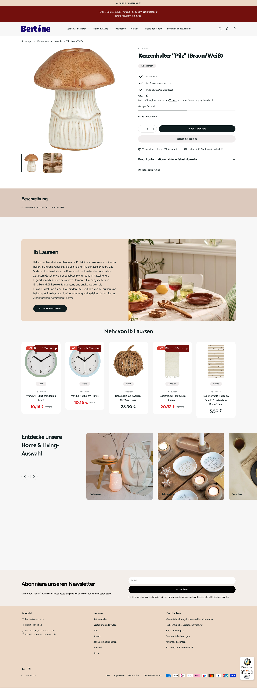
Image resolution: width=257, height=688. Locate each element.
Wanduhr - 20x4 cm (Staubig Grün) (41, 398)
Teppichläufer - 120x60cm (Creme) (172, 398)
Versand (173, 100)
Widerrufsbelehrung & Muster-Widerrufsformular (189, 619)
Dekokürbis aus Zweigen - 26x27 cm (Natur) (128, 398)
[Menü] (252, 658)
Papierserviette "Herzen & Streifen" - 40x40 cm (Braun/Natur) (216, 400)
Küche (216, 384)
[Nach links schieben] (25, 476)
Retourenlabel (100, 619)
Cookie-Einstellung (153, 676)
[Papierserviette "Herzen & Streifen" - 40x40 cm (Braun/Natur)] (216, 361)
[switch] (247, 676)
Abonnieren (182, 589)
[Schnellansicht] (53, 351)
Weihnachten (43, 41)
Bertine (32, 676)
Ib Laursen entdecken (50, 309)
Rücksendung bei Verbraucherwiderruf (184, 625)
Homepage (26, 41)
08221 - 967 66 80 (33, 625)
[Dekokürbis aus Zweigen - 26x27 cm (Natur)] (128, 361)
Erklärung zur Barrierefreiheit (179, 648)
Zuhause (172, 384)
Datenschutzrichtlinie (206, 597)
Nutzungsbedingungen (178, 597)
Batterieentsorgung (175, 631)
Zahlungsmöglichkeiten (105, 642)
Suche (96, 653)
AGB (108, 676)
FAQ (96, 631)
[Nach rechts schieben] (33, 476)
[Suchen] (220, 29)
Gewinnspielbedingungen (178, 636)
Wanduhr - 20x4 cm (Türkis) (84, 396)
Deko (41, 384)
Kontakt (97, 636)
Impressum (119, 676)
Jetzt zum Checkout (187, 139)
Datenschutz (134, 676)
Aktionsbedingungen (175, 642)
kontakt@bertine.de (34, 619)
